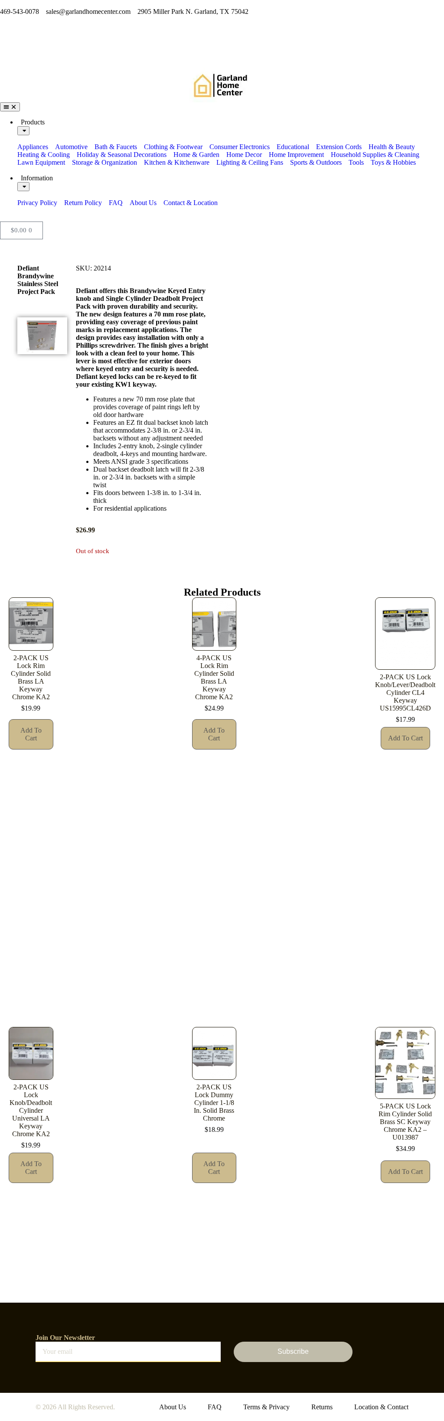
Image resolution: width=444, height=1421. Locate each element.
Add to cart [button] (31, 734)
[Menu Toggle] (10, 106)
